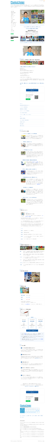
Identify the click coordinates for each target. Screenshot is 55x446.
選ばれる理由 (12, 11)
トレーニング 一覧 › (13, 26)
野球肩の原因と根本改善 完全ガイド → (25, 105)
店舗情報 (41, 415)
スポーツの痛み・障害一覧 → (24, 112)
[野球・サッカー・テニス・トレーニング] (32, 62)
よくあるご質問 (12, 19)
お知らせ (12, 29)
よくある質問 (27, 415)
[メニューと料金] (41, 37)
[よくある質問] (29, 40)
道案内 (39, 415)
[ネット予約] (41, 40)
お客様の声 (35, 415)
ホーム (21, 415)
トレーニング (38, 42)
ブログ (42, 42)
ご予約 (33, 415)
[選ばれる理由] (29, 37)
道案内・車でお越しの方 (13, 22)
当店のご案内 (26, 42)
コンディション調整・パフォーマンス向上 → (25, 114)
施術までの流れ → (22, 125)
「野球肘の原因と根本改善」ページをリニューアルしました (29, 427)
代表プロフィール (13, 15)
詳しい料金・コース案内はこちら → (32, 330)
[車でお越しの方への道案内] (35, 40)
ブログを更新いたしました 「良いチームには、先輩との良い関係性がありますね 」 (32, 428)
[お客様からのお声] (23, 40)
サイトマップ (22, 42)
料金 (30, 415)
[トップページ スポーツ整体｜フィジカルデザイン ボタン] (23, 37)
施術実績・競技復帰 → (23, 118)
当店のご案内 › (12, 30)
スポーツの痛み (30, 42)
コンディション (34, 42)
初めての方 (23, 415)
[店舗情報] (35, 37)
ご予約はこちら (32, 90)
